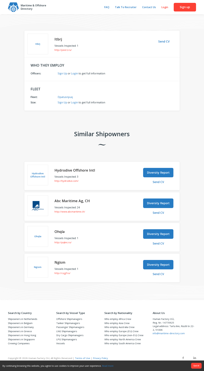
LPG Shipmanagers (66, 339)
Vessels (60, 343)
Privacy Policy (100, 358)
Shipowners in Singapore (21, 339)
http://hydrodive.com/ (67, 180)
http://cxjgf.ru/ (62, 273)
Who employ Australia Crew (119, 327)
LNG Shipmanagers (66, 331)
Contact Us (149, 7)
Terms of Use (82, 358)
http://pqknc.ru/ (63, 242)
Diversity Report (158, 172)
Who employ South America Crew (122, 343)
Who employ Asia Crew (117, 323)
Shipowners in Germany (21, 327)
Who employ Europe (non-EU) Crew (123, 335)
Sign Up (62, 73)
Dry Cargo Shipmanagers (70, 335)
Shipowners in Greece (20, 331)
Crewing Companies (19, 343)
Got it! (196, 365)
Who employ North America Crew (122, 339)
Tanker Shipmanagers (68, 323)
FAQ (106, 7)
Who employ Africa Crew (117, 319)
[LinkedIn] (195, 358)
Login (164, 7)
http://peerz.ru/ (63, 49)
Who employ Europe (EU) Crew (121, 331)
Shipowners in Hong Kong (22, 335)
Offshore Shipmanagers (69, 319)
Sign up (185, 7)
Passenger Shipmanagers (70, 327)
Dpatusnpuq (65, 97)
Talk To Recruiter (126, 7)
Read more (107, 365)
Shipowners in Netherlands (22, 319)
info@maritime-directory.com (169, 333)
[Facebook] (183, 358)
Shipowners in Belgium (20, 323)
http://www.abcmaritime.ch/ (70, 211)
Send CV (164, 41)
